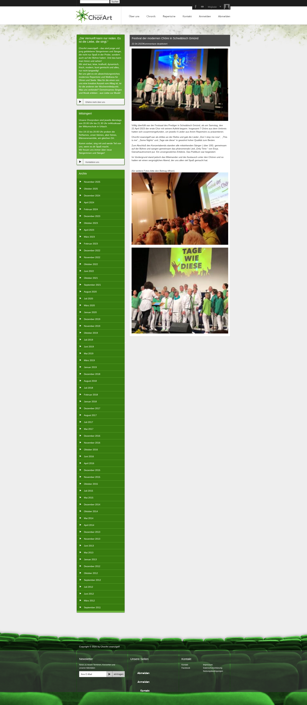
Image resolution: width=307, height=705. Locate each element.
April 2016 (89, 463)
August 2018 (90, 381)
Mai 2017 (88, 429)
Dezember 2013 (92, 532)
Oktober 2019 (91, 333)
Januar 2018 (90, 401)
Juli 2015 (88, 490)
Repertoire (169, 16)
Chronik (151, 16)
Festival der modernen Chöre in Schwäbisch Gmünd (165, 38)
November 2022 (92, 257)
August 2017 (90, 415)
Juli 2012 (88, 587)
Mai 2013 (88, 552)
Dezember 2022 (92, 250)
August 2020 (90, 291)
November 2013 (92, 539)
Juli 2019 (88, 339)
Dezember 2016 (92, 436)
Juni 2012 (89, 593)
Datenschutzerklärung (212, 668)
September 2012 (92, 580)
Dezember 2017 (92, 408)
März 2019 (89, 360)
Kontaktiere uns (92, 162)
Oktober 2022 (91, 264)
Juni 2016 (89, 456)
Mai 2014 (88, 518)
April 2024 (89, 202)
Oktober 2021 (91, 278)
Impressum (208, 665)
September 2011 (92, 607)
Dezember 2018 (92, 374)
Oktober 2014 (91, 511)
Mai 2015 (88, 497)
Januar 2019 (90, 367)
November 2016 (92, 442)
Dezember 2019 (92, 319)
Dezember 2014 (92, 504)
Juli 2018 (88, 388)
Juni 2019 (89, 346)
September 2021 (92, 285)
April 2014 (89, 525)
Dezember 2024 (92, 195)
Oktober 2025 (91, 188)
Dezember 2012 (92, 566)
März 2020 (89, 305)
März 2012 (89, 600)
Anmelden (205, 16)
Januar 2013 (90, 559)
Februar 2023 (91, 243)
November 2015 (92, 477)
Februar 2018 (91, 394)
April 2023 (89, 230)
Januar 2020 (90, 312)
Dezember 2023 (92, 216)
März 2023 (89, 236)
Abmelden (224, 16)
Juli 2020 (88, 298)
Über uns (134, 16)
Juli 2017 (88, 422)
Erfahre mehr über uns (95, 102)
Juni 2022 (89, 271)
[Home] (97, 15)
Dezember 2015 (92, 470)
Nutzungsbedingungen (213, 671)
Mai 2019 (88, 353)
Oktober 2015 (91, 484)
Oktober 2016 (91, 449)
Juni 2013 (89, 545)
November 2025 (92, 182)
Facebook (185, 668)
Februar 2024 (91, 209)
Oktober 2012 (91, 573)
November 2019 (92, 326)
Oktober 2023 (91, 223)
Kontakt (187, 16)
